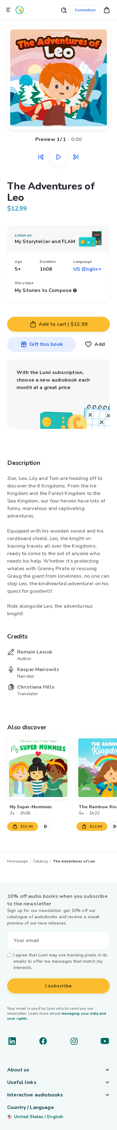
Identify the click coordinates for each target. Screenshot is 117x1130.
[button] (106, 10)
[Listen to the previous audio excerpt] (41, 157)
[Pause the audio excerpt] (58, 157)
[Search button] (63, 10)
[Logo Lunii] (20, 10)
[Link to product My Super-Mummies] (38, 768)
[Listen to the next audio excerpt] (76, 157)
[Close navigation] (8, 10)
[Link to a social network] (12, 1041)
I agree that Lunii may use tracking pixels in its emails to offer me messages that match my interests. (60, 961)
